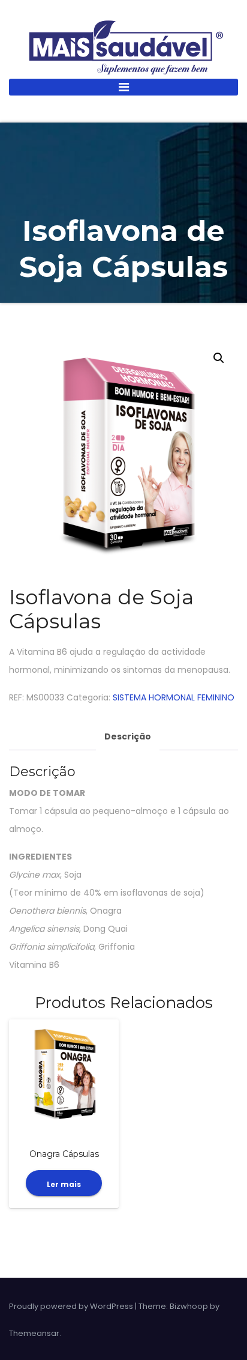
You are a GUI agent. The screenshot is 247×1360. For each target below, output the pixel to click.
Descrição (127, 736)
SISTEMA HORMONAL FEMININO (173, 697)
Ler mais (64, 1184)
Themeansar (34, 1333)
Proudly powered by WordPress (72, 1306)
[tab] (127, 736)
